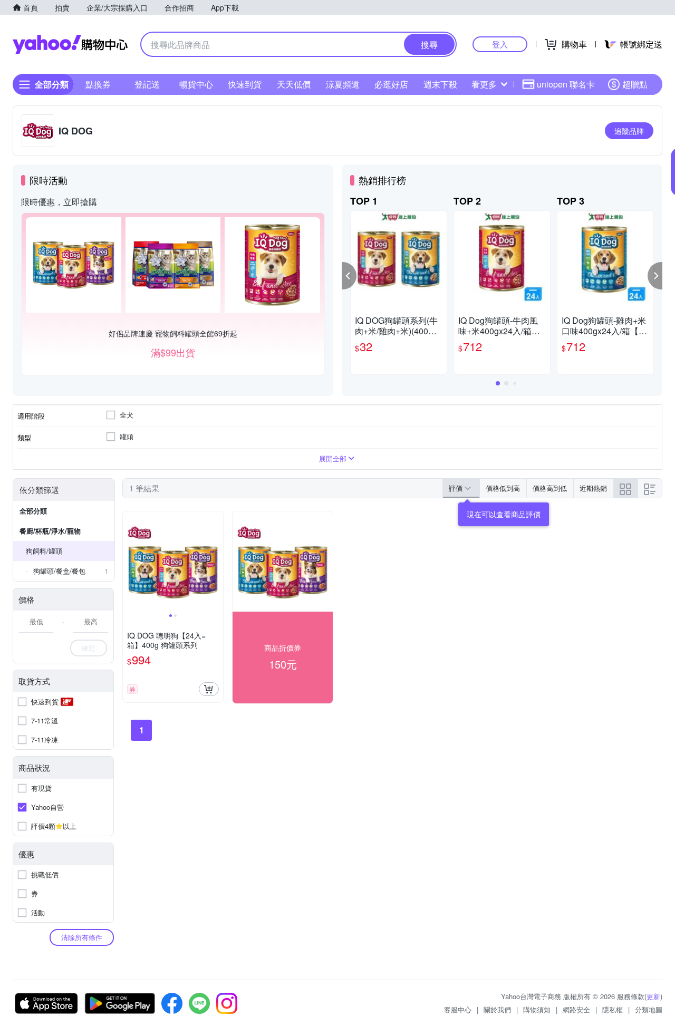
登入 (500, 44)
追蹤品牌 (629, 130)
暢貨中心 (196, 84)
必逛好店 (391, 84)
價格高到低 (550, 488)
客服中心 (457, 1009)
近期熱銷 (593, 488)
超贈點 (635, 84)
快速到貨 (245, 84)
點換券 (98, 84)
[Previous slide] (130, 561)
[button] (349, 275)
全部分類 (33, 511)
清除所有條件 (81, 937)
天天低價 (294, 84)
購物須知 (537, 1009)
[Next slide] (216, 561)
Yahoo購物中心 (70, 44)
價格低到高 (503, 488)
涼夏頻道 (343, 84)
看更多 (484, 84)
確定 (88, 648)
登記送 (147, 84)
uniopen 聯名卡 (566, 84)
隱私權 (612, 1009)
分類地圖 (648, 1009)
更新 (653, 996)
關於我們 (497, 1009)
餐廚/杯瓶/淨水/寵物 (50, 531)
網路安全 (576, 1009)
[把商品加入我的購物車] (209, 689)
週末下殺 (440, 84)
